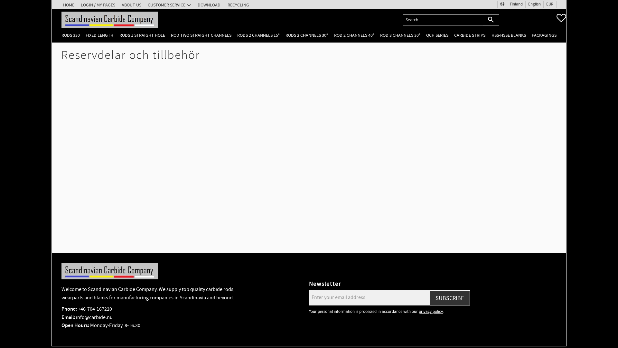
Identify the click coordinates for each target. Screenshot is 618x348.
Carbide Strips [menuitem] (469, 35)
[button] (561, 18)
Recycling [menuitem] (238, 5)
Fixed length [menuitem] (99, 35)
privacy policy (431, 311)
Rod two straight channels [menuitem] (201, 35)
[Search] (491, 19)
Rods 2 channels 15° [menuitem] (258, 35)
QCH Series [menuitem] (437, 35)
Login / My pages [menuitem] (98, 5)
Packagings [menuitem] (544, 35)
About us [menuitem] (131, 5)
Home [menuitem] (68, 5)
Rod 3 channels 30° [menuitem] (400, 35)
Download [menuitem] (209, 5)
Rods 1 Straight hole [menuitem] (142, 35)
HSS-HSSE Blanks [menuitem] (509, 35)
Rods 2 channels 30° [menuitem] (307, 35)
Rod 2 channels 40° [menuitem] (354, 35)
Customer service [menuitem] (166, 5)
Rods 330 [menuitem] (70, 35)
